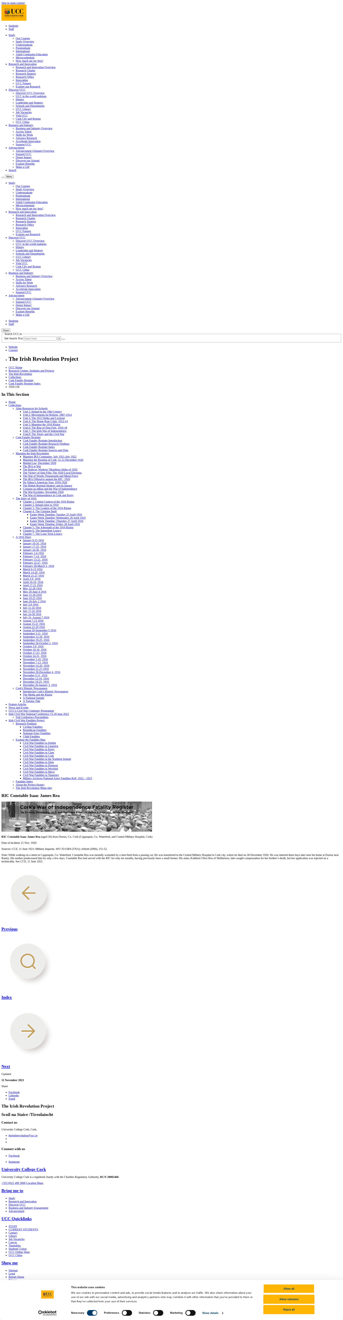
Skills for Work (24, 134)
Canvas (13, 1242)
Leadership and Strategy (29, 102)
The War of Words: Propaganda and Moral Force (50, 475)
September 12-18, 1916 (36, 636)
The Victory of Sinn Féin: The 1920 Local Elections (52, 472)
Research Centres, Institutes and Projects (31, 370)
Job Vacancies (24, 112)
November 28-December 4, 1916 (41, 672)
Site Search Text (13, 338)
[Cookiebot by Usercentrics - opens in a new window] (47, 1313)
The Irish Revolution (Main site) (34, 787)
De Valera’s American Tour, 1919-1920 (45, 482)
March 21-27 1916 (33, 575)
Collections (15, 377)
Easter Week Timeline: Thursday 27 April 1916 (56, 520)
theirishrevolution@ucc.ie (23, 1135)
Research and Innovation (23, 1201)
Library (13, 1235)
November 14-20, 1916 (36, 665)
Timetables (15, 1245)
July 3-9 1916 (30, 604)
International (23, 51)
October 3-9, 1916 (33, 646)
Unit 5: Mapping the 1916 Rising (41, 424)
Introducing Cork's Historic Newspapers (45, 691)
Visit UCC (22, 115)
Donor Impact (23, 157)
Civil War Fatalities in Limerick (40, 746)
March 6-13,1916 (33, 569)
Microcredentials (25, 57)
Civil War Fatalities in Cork (38, 755)
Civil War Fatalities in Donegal (40, 765)
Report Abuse (16, 1276)
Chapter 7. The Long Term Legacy (42, 533)
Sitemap (13, 1270)
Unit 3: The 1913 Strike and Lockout (44, 418)
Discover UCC (17, 1204)
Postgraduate (23, 47)
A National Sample (33, 697)
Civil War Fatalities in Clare (38, 752)
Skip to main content (13, 2)
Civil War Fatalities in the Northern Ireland (47, 759)
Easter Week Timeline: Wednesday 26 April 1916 (58, 517)
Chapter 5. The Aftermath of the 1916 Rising (48, 527)
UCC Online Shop (19, 1252)
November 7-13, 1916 (35, 662)
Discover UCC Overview (30, 93)
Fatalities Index (24, 781)
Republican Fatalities (34, 730)
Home (12, 401)
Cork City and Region (28, 118)
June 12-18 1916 (32, 594)
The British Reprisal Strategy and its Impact (47, 485)
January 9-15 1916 (33, 540)
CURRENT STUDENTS (23, 1229)
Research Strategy (26, 73)
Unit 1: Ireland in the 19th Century (42, 411)
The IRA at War (32, 466)
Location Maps (34, 1183)
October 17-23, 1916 (34, 652)
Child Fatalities (31, 736)
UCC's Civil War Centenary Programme (31, 710)
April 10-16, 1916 (33, 582)
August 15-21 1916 (34, 623)
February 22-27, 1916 (35, 562)
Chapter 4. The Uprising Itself (40, 511)
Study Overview (25, 41)
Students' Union (18, 1248)
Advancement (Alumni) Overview (35, 150)
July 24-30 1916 (32, 614)
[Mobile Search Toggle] (2, 177)
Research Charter (25, 70)
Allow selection (289, 1299)
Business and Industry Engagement (28, 1207)
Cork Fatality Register (21, 380)
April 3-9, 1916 (31, 578)
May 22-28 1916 (32, 588)
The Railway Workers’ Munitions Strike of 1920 (50, 469)
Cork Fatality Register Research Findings (46, 443)
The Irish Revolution (20, 373)
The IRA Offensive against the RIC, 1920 (46, 479)
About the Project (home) (30, 784)
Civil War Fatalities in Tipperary (41, 775)
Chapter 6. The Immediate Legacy (42, 530)
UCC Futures (23, 83)
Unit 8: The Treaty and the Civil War (43, 434)
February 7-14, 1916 (34, 556)
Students (13, 25)
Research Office (25, 76)
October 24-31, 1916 (34, 656)
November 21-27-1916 (36, 668)
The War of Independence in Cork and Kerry (48, 495)
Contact (13, 1232)
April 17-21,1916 (33, 585)
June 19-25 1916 (32, 598)
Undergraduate (24, 44)
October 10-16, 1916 (34, 649)
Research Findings (26, 723)
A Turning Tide (31, 701)
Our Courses (23, 38)
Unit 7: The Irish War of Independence (44, 430)
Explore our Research (28, 86)
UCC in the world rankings (31, 96)
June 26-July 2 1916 (34, 601)
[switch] (127, 1313)
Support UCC (23, 144)
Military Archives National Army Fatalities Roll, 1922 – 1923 (57, 778)
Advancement (16, 1211)
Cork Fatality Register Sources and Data (45, 450)
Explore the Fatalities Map (30, 739)
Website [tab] (13, 346)
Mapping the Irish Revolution (32, 453)
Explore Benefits (25, 163)
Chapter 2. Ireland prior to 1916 (41, 504)
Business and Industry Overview (34, 128)
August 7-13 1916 (33, 620)
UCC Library (23, 109)
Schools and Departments (30, 105)
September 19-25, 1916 (36, 640)
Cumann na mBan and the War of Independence (50, 488)
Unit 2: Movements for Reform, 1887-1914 (47, 414)
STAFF (13, 1226)
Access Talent (23, 131)
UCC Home (15, 367)
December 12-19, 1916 (36, 678)
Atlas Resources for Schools (32, 408)
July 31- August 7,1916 (36, 617)
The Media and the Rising (37, 694)
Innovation (22, 80)
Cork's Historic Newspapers (31, 688)
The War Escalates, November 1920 (43, 492)
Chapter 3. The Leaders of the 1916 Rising (47, 508)
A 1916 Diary (23, 537)
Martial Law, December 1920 (39, 463)
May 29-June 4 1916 (34, 591)
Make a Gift (22, 167)
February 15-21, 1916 (35, 559)
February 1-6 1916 (33, 553)
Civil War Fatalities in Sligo (38, 762)
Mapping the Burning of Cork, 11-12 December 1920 (53, 459)
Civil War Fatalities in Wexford (40, 768)
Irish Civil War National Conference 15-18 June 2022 (39, 713)
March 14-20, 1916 (34, 572)
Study (12, 1198)
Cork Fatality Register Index (25, 383)
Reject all (289, 1309)
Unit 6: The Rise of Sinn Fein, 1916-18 (45, 427)
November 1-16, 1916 (35, 659)
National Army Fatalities (36, 733)
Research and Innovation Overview (36, 67)
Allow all (289, 1288)
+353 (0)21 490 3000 (13, 1183)
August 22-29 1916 (34, 627)
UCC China (22, 121)
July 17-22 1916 (32, 611)
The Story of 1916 (26, 498)
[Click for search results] (63, 339)
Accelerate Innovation (28, 141)
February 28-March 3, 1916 (38, 566)
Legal (12, 1273)
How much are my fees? (29, 60)
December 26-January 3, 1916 (40, 685)
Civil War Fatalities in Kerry (39, 749)
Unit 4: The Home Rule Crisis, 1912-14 (45, 421)
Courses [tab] (13, 350)
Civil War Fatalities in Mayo (39, 771)
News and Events (18, 707)
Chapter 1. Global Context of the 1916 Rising (48, 501)
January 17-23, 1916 (34, 546)
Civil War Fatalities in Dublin (39, 742)
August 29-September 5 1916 (39, 630)
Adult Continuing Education (32, 54)
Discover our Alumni (27, 160)
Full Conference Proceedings (32, 717)
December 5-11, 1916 (35, 675)
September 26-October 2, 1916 (40, 643)
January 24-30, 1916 (34, 549)
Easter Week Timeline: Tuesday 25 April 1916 (56, 514)
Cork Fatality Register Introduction (42, 440)
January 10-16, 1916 (34, 543)
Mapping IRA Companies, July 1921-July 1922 (49, 456)
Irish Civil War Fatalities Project (26, 720)
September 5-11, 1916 (35, 633)
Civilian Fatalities (33, 726)
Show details (210, 1312)
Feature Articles (17, 704)
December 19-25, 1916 (36, 681)
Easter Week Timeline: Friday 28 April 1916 (55, 524)
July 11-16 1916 (32, 607)
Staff (11, 29)
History (20, 99)
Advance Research (26, 138)
